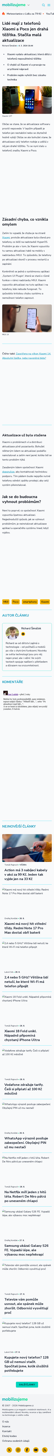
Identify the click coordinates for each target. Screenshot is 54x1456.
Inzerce (6, 1426)
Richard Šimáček (9, 45)
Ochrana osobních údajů (15, 1441)
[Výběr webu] (28, 5)
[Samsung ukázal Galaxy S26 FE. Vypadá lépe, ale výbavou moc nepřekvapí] (27, 1223)
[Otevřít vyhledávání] (43, 5)
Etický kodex (9, 1436)
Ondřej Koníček (11, 918)
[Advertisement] (27, 183)
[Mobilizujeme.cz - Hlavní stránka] (13, 5)
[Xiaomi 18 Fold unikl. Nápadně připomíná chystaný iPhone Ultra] (27, 1009)
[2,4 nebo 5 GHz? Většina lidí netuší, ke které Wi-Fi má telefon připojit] (27, 955)
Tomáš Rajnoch (11, 865)
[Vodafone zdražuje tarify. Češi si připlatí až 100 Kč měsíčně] (27, 1062)
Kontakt (6, 1431)
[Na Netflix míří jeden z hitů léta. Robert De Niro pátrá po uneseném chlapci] (27, 1170)
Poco (16, 601)
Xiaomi (6, 237)
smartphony (30, 601)
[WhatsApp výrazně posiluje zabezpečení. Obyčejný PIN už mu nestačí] (27, 1116)
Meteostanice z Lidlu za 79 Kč (24, 13)
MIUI (5, 601)
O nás (5, 1421)
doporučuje (8, 471)
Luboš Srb (8, 972)
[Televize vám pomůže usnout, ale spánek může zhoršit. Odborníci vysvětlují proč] (27, 1277)
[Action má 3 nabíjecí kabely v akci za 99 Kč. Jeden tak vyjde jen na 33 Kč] (27, 848)
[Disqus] (27, 724)
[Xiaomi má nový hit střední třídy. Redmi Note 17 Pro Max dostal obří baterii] (27, 901)
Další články (27, 1384)
